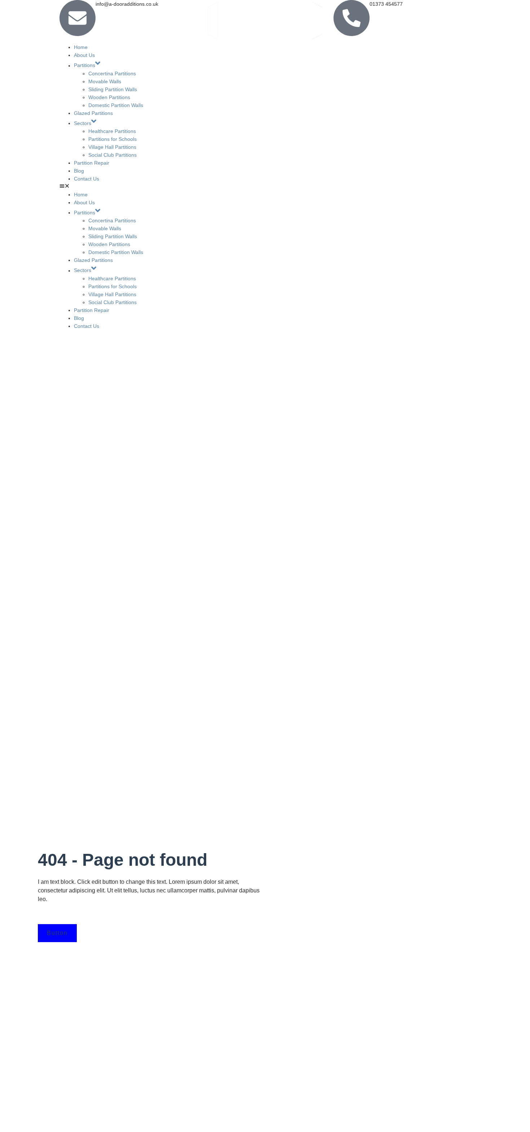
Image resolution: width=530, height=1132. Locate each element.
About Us (84, 55)
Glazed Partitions (93, 113)
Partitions (84, 65)
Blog (79, 171)
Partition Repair (91, 163)
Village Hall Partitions (112, 147)
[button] (265, 187)
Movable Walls (104, 81)
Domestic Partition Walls (115, 105)
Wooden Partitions (109, 97)
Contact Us (86, 179)
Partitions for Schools (112, 139)
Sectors (82, 123)
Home (81, 47)
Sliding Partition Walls (112, 89)
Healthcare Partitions (112, 131)
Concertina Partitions (112, 73)
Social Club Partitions (112, 155)
